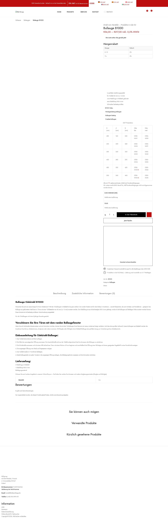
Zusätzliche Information (83, 293)
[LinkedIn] (116, 286)
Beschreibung (59, 293)
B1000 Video (109, 108)
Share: (105, 286)
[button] (149, 12)
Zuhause (18, 20)
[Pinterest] (120, 286)
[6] (145, 12)
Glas (106, 203)
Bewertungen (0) (107, 293)
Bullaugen (27, 20)
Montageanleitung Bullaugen (113, 112)
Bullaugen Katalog (110, 115)
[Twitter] (113, 286)
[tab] (59, 294)
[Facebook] (110, 286)
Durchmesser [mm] (111, 193)
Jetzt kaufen (128, 220)
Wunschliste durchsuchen (149, 214)
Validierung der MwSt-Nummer (10, 489)
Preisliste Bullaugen (110, 119)
